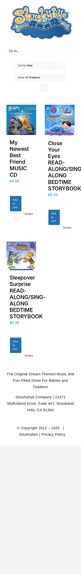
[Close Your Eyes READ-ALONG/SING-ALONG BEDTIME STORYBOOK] (60, 120)
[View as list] (44, 88)
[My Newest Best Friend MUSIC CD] (21, 120)
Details (29, 214)
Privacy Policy (53, 434)
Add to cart (15, 203)
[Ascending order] (62, 65)
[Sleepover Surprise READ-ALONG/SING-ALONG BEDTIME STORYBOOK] (21, 256)
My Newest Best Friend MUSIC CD (19, 158)
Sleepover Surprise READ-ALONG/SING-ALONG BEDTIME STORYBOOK (27, 297)
